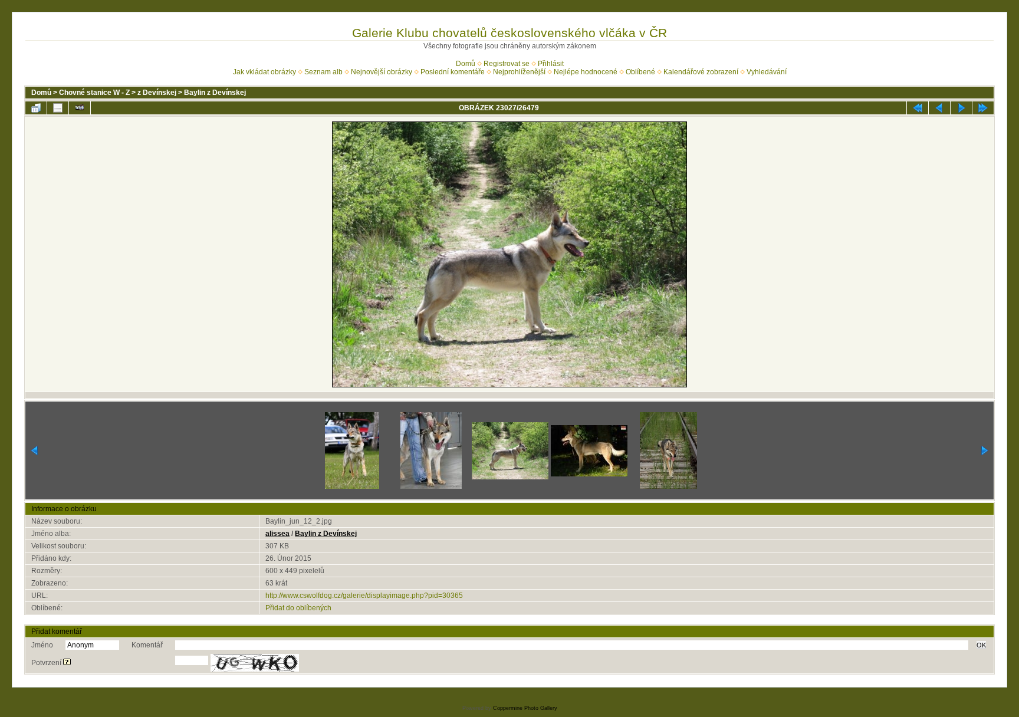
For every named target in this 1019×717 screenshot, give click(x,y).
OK (981, 645)
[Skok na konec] (983, 107)
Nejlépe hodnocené (585, 72)
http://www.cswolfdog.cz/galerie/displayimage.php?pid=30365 (364, 595)
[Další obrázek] (961, 107)
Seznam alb (323, 72)
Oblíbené (640, 72)
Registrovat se (507, 64)
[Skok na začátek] (917, 107)
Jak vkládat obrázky (264, 72)
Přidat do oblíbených (298, 608)
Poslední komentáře (452, 72)
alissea (277, 533)
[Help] (67, 663)
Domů (465, 64)
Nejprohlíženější (519, 72)
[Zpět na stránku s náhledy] (36, 107)
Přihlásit (551, 64)
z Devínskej (156, 92)
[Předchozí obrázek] (939, 107)
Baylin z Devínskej (215, 92)
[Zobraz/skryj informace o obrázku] (57, 107)
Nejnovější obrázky (381, 72)
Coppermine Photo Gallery (525, 708)
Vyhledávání (767, 72)
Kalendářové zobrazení (700, 72)
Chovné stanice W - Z (94, 92)
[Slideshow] (79, 107)
